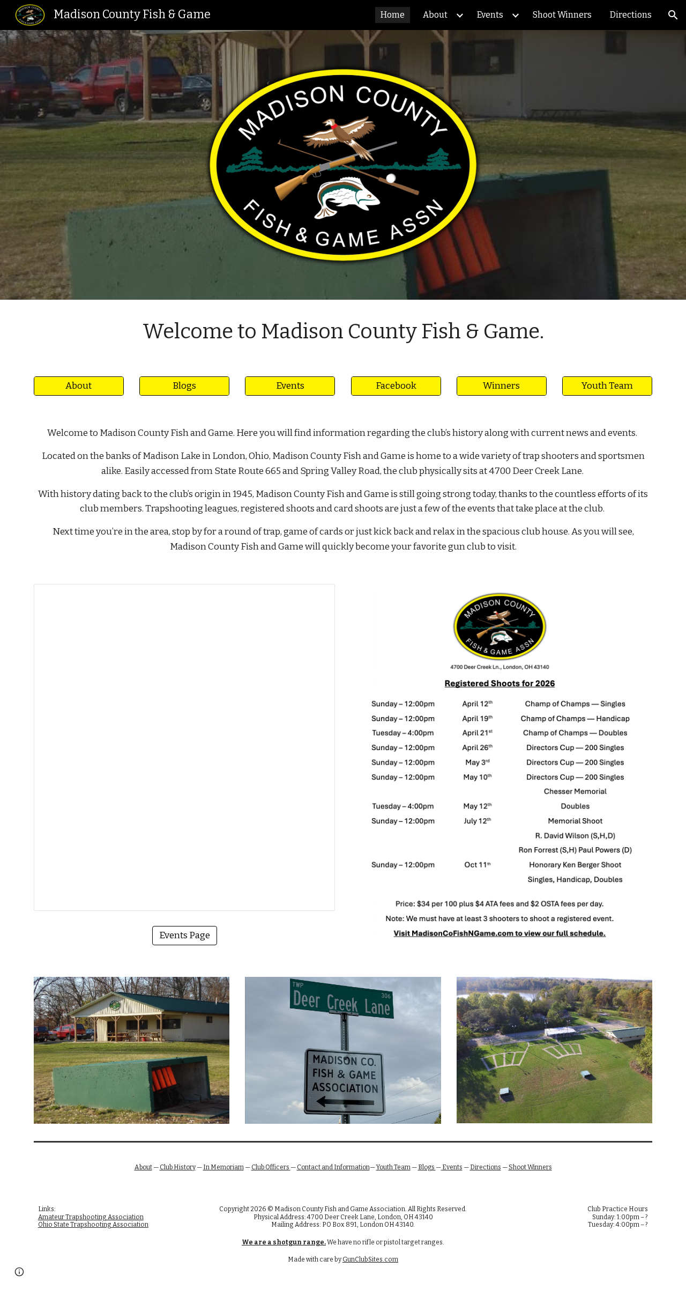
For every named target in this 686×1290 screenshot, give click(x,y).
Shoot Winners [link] (562, 15)
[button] (673, 15)
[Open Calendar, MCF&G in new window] (315, 598)
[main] (343, 332)
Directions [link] (631, 15)
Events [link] (490, 15)
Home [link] (393, 15)
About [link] (435, 15)
